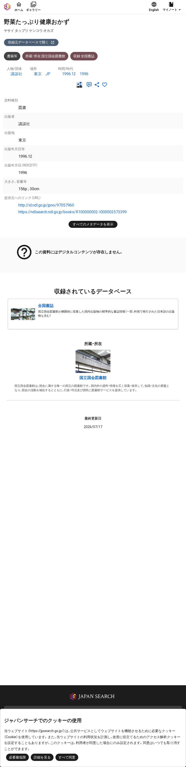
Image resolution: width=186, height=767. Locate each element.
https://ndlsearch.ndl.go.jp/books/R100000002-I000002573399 (72, 212)
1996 (84, 74)
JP (48, 74)
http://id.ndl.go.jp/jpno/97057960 (46, 205)
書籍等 (12, 56)
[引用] (90, 85)
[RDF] (80, 85)
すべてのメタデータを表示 (93, 224)
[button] (172, 6)
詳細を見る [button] (42, 757)
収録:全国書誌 (83, 56)
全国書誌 (46, 305)
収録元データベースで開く (28, 42)
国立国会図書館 (93, 377)
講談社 (16, 74)
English (154, 10)
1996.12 (69, 74)
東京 (38, 74)
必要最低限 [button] (17, 757)
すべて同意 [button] (66, 757)
